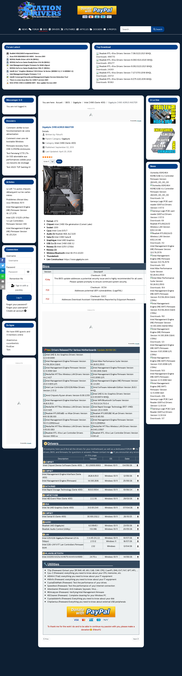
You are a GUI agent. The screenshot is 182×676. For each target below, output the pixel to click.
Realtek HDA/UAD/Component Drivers (24, 53)
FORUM (35, 29)
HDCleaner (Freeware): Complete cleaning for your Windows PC (76, 595)
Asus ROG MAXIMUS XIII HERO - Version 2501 (27, 56)
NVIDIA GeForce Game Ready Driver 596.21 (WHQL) (30, 68)
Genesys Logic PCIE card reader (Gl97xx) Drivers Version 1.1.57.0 (161, 204)
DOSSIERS (97, 29)
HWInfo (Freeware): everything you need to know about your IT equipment (81, 579)
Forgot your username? (17, 307)
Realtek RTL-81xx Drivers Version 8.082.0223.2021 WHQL (126, 66)
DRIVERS (56, 29)
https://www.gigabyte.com (76, 259)
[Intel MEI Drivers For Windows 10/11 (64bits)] (138, 475)
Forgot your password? (16, 304)
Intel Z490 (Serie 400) (65, 143)
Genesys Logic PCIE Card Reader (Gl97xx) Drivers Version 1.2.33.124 (161, 402)
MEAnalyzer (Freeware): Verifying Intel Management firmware (75, 592)
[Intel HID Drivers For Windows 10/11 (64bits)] (138, 498)
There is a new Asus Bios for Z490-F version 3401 (29, 80)
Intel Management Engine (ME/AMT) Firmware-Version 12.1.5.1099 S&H (162, 377)
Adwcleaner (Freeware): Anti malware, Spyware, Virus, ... (72, 589)
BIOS (45, 29)
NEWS (25, 29)
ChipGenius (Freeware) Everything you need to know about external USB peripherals (86, 601)
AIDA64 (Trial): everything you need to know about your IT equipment (79, 576)
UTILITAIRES (69, 29)
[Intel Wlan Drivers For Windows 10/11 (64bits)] (138, 556)
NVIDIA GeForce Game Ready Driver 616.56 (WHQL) (30, 62)
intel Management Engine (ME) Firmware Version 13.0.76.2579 (162, 249)
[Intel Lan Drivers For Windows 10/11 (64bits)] (138, 537)
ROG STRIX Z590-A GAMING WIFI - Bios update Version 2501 (33, 83)
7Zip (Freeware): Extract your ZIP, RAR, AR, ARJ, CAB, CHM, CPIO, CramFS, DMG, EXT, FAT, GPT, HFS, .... (92, 570)
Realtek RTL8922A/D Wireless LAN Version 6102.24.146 (160, 227)
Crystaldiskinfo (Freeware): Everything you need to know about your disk (80, 598)
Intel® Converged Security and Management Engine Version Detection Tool (39, 77)
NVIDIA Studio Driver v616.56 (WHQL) (24, 59)
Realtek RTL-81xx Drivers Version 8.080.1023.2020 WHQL (126, 59)
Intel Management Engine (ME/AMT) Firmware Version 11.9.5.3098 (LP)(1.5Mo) (162, 349)
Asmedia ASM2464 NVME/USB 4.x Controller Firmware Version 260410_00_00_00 (162, 177)
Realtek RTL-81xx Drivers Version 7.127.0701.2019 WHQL (125, 72)
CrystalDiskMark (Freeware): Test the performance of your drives (77, 582)
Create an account (15, 310)
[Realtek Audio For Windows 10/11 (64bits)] (138, 525)
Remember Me (16, 278)
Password (10, 267)
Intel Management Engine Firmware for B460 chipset (30, 65)
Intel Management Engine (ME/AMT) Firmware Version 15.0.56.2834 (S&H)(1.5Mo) (162, 295)
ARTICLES (84, 29)
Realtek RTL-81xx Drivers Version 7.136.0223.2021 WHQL (125, 53)
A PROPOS (111, 29)
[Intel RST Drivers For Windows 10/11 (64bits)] (138, 489)
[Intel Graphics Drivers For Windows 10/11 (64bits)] (138, 507)
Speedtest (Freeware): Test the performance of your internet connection (81, 585)
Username (11, 255)
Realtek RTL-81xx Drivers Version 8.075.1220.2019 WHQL (126, 79)
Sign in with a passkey (21, 287)
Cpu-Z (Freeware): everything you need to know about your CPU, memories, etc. (84, 573)
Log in (19, 297)
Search (159, 29)
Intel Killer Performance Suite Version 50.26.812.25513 (161, 271)
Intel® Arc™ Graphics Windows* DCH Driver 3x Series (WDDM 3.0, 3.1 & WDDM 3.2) (41, 71)
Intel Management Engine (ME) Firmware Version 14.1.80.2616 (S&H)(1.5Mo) (162, 322)
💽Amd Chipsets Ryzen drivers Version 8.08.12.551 (66, 395)
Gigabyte (66, 138)
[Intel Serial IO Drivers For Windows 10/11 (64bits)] (138, 516)
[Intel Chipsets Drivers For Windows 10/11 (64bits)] (137, 465)
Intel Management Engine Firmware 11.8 (25, 74)
